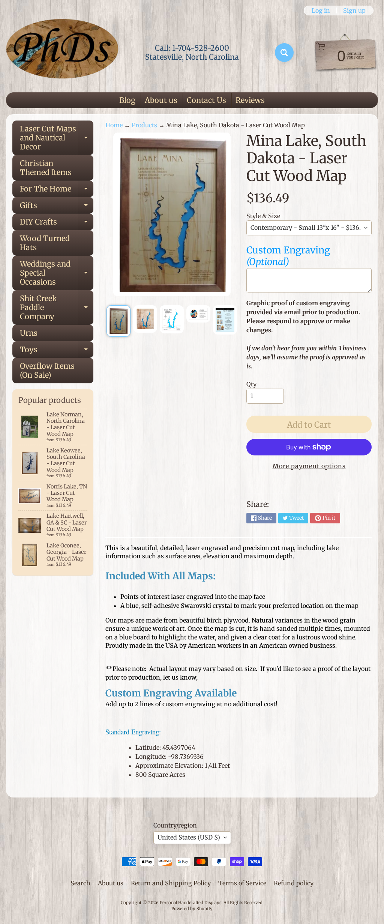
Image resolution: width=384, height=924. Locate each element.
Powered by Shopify (192, 908)
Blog (127, 100)
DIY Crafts (56, 223)
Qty (251, 384)
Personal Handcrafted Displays (190, 902)
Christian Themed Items (46, 167)
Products (144, 125)
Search (80, 883)
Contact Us (206, 100)
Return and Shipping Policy (171, 883)
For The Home (56, 190)
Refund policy (294, 883)
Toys (56, 351)
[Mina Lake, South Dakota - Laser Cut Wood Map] (118, 321)
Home (114, 125)
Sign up (354, 11)
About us (161, 100)
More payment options (309, 466)
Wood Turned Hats (45, 243)
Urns (29, 333)
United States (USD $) (189, 837)
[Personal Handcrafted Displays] (62, 52)
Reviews (250, 100)
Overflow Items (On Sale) (47, 370)
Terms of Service (242, 883)
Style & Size (263, 216)
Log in (321, 11)
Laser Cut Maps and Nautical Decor (56, 137)
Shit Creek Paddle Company (56, 307)
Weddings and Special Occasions (56, 272)
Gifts (56, 207)
